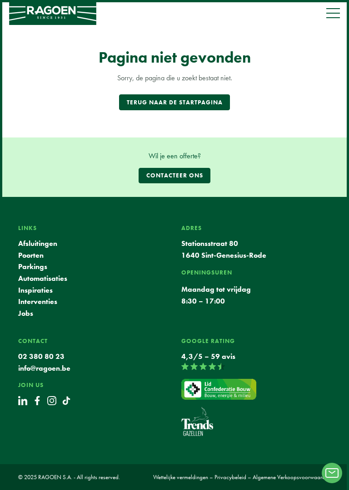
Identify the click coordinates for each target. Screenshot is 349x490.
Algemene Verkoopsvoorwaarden (292, 477)
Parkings (32, 266)
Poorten (31, 255)
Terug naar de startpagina (175, 102)
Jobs (25, 313)
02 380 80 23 (42, 356)
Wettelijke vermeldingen (180, 477)
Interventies (37, 301)
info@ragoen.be (44, 368)
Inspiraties (35, 290)
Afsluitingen (37, 243)
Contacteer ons (174, 175)
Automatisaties (42, 278)
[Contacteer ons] (332, 473)
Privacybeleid (230, 477)
